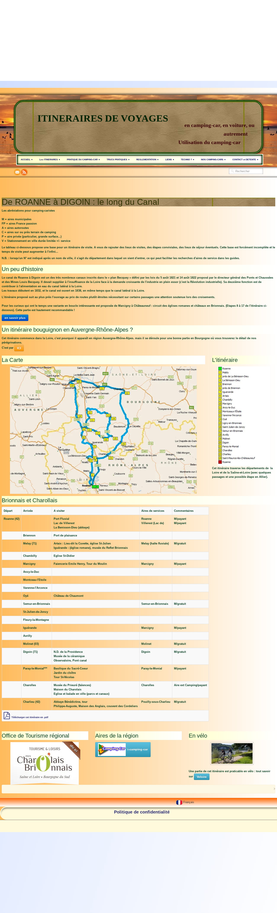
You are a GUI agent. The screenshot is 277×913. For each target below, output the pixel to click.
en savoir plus (15, 317)
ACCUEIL (27, 159)
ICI (19, 348)
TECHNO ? (188, 159)
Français (189, 802)
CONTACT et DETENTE (245, 159)
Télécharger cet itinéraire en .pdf (29, 717)
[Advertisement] (130, 30)
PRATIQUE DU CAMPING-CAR (83, 159)
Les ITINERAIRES (49, 159)
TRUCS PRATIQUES (118, 159)
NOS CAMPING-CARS (213, 159)
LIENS (169, 159)
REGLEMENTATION (147, 159)
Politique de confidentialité (142, 812)
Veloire (202, 776)
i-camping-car (137, 749)
